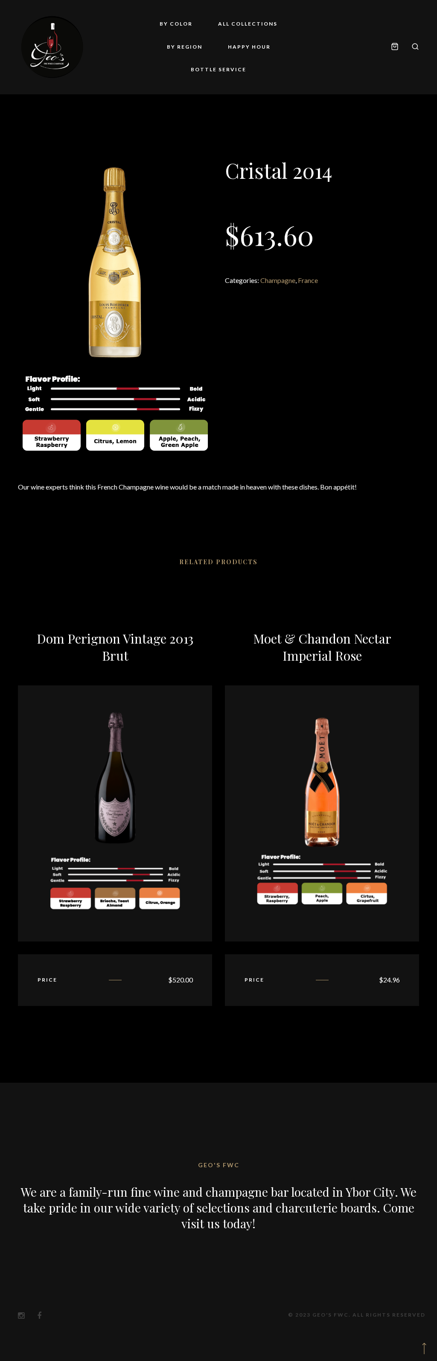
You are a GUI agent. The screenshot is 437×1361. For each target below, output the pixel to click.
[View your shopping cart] (395, 47)
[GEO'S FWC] (52, 47)
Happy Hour (249, 47)
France (308, 280)
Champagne (277, 280)
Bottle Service (218, 69)
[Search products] (412, 47)
